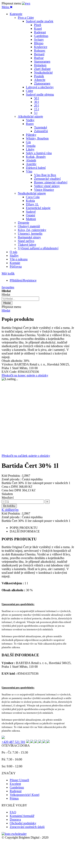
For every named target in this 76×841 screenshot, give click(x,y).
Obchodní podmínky (23, 823)
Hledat (6, 310)
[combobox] (20, 299)
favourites (8, 287)
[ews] (26, 3)
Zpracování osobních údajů (27, 827)
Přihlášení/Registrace (23, 280)
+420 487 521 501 (13, 742)
